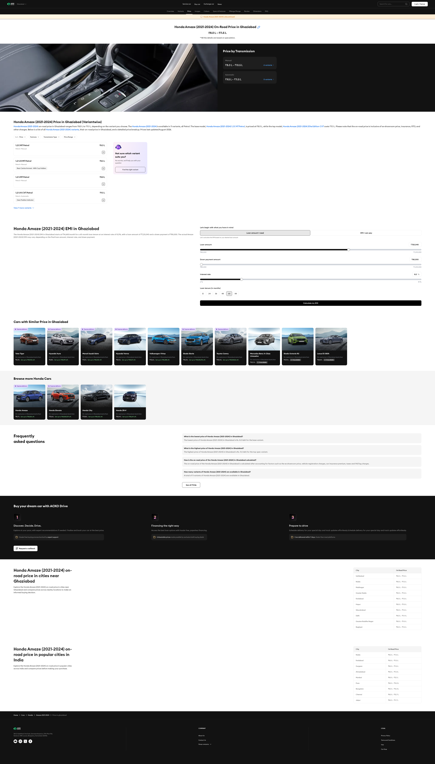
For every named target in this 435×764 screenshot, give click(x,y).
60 (229, 293)
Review (247, 11)
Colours (206, 11)
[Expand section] (210, 744)
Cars (23, 715)
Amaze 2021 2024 (42, 715)
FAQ (266, 11)
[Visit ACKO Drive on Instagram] (20, 741)
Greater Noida (361, 593)
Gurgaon (359, 666)
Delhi (357, 616)
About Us (201, 735)
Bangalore (360, 689)
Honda (30, 715)
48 (223, 293)
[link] (29, 339)
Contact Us (202, 740)
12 (203, 293)
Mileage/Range (235, 11)
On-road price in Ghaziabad (24, 357)
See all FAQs (191, 485)
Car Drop (384, 749)
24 (209, 293)
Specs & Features (219, 11)
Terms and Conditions (388, 740)
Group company (203, 744)
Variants (181, 11)
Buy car (197, 4)
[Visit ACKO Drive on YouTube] (15, 741)
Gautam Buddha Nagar (364, 621)
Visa (382, 745)
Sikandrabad (361, 610)
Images (197, 11)
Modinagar (360, 587)
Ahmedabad (360, 672)
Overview (170, 11)
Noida (358, 582)
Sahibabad (360, 576)
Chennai (359, 694)
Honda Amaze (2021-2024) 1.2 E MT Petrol (225, 126)
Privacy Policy (385, 735)
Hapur (358, 604)
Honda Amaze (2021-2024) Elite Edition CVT (303, 126)
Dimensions (257, 11)
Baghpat (359, 627)
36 (216, 293)
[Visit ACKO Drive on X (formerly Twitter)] (25, 741)
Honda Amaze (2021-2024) (26, 126)
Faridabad (360, 599)
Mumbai (359, 677)
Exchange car (209, 4)
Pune (357, 683)
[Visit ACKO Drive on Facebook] (30, 741)
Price (189, 11)
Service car (187, 4)
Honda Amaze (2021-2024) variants (62, 129)
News (220, 4)
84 (236, 293)
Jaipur (358, 700)
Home (16, 715)
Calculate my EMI (310, 303)
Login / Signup (419, 4)
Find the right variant (130, 170)
